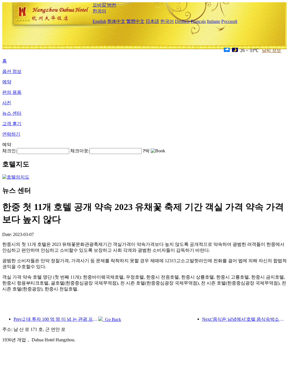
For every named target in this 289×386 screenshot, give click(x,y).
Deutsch (182, 21)
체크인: (9, 150)
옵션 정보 (11, 71)
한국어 (99, 10)
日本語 (152, 21)
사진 (6, 102)
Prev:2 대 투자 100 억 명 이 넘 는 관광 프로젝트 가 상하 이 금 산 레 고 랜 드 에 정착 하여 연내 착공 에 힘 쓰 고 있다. (56, 319)
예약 (6, 81)
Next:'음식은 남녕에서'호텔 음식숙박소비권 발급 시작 (244, 319)
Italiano (213, 21)
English (99, 21)
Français (198, 21)
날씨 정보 (271, 50)
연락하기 (11, 134)
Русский (229, 21)
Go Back (112, 319)
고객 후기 (11, 123)
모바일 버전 (104, 5)
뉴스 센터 (11, 113)
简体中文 (116, 21)
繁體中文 (135, 21)
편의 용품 (11, 92)
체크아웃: (79, 150)
